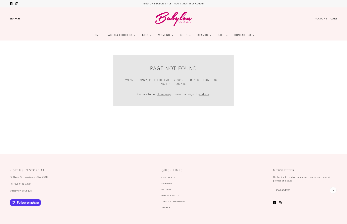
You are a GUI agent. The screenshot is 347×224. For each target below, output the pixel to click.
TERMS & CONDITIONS (173, 202)
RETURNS (166, 190)
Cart (334, 18)
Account (321, 18)
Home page (164, 94)
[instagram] (16, 4)
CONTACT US (168, 177)
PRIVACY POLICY (170, 196)
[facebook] (11, 4)
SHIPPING (166, 183)
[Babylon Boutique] (173, 19)
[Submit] (333, 190)
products (203, 94)
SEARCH (165, 207)
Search (15, 18)
